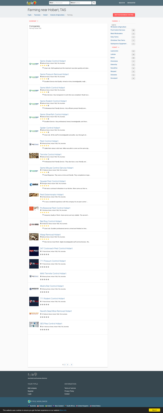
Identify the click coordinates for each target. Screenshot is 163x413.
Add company (32, 388)
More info (63, 410)
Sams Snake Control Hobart (53, 61)
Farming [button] (115, 21)
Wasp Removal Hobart (50, 234)
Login (29, 394)
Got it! (154, 410)
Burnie (113, 58)
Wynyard (113, 71)
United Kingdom (83, 406)
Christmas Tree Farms (118, 40)
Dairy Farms (114, 37)
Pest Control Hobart (49, 141)
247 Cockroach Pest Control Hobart (56, 248)
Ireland (49, 406)
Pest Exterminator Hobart (52, 194)
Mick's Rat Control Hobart (52, 286)
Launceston (114, 51)
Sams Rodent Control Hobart (53, 101)
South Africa (70, 406)
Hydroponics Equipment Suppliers (119, 44)
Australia (33, 406)
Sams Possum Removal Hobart (54, 74)
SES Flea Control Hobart (51, 323)
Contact (67, 394)
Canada (41, 406)
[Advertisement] (63, 44)
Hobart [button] (114, 47)
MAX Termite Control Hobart (53, 273)
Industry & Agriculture (119, 27)
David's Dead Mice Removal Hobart (56, 311)
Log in (122, 3)
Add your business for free (123, 15)
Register (132, 3)
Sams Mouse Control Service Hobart (56, 168)
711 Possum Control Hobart (53, 261)
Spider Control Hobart (50, 128)
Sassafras (114, 68)
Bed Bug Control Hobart (51, 221)
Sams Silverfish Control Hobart (54, 114)
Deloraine (114, 75)
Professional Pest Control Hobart (55, 208)
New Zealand (58, 406)
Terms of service (70, 388)
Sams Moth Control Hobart (52, 87)
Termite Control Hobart (50, 154)
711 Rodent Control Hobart (52, 298)
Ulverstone (114, 61)
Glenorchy (114, 64)
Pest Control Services (118, 30)
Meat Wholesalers (117, 33)
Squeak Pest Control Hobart (53, 181)
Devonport (114, 78)
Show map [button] (32, 21)
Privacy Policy (69, 391)
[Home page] (31, 2)
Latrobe (113, 54)
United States (96, 406)
